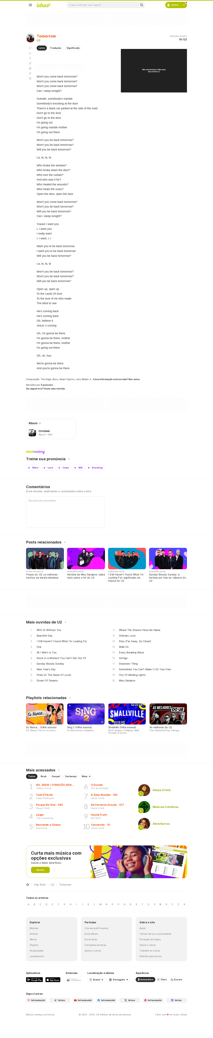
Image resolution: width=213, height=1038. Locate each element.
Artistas (34, 933)
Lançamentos (37, 956)
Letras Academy (106, 452)
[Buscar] (141, 5)
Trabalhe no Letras (150, 950)
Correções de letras (95, 945)
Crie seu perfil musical (96, 928)
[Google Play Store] (34, 979)
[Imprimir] (30, 68)
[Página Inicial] (27, 884)
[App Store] (52, 979)
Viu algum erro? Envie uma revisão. (46, 388)
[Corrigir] (30, 73)
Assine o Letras (93, 950)
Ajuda (142, 928)
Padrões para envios (151, 956)
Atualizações (37, 950)
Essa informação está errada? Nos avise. (116, 379)
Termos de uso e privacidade (155, 933)
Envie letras (91, 939)
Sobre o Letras (148, 945)
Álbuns (33, 939)
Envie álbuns (91, 933)
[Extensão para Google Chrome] (74, 979)
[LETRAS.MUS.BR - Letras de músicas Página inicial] (44, 5)
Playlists (34, 945)
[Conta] (184, 5)
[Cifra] (30, 63)
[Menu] (30, 5)
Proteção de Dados (150, 939)
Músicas (34, 928)
